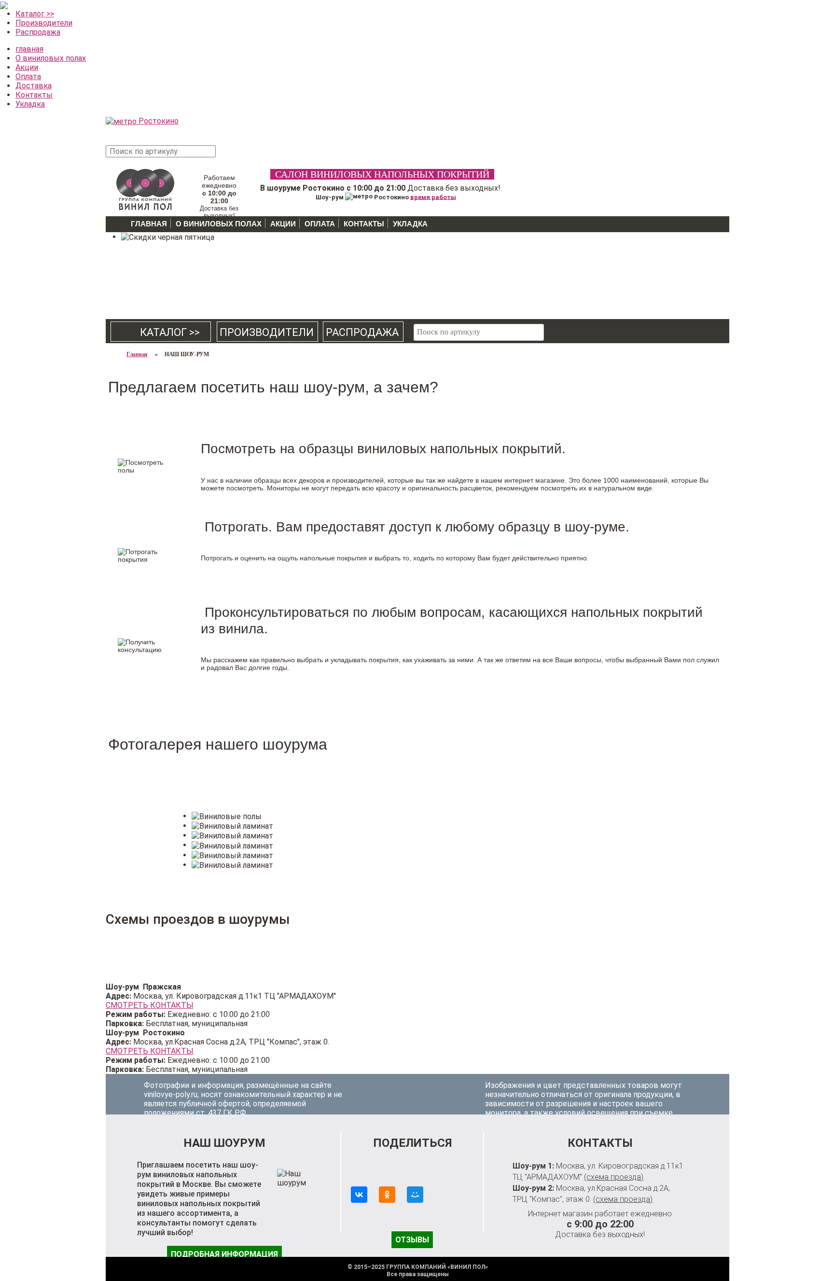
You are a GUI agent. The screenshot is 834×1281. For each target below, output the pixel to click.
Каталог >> (34, 13)
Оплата (28, 76)
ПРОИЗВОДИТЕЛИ (267, 332)
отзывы (412, 1239)
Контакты (34, 94)
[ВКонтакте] (359, 1194)
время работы (433, 196)
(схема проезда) (613, 1177)
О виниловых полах (50, 58)
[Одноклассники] (387, 1194)
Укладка (30, 104)
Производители (43, 23)
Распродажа (37, 32)
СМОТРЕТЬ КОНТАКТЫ (150, 1005)
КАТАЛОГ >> (161, 332)
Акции (26, 67)
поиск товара (233, 156)
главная (29, 49)
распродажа (362, 332)
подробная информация (224, 1254)
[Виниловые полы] (145, 188)
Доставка (33, 85)
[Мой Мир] (415, 1194)
